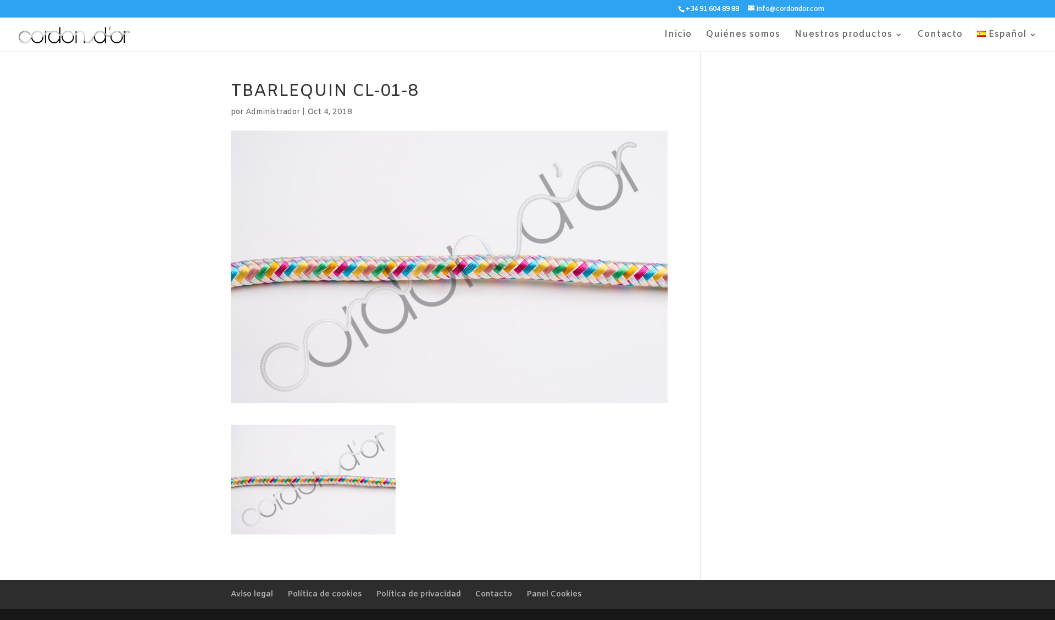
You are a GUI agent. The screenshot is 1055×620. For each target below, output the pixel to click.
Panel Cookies (553, 594)
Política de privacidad (418, 594)
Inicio (678, 35)
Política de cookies (324, 594)
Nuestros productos (843, 35)
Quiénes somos (743, 35)
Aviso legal (252, 594)
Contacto (940, 35)
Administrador (273, 112)
